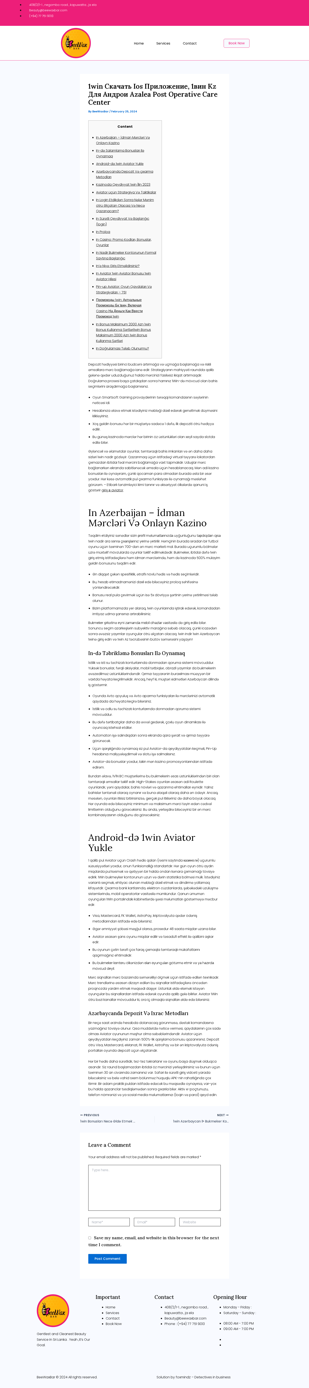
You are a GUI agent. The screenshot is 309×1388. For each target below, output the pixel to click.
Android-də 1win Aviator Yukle (120, 163)
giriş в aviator (112, 490)
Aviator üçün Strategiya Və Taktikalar (126, 192)
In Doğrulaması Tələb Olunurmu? (122, 348)
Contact (190, 43)
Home (139, 43)
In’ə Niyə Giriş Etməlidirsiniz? (118, 265)
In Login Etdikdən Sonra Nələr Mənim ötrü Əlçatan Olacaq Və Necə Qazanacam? (125, 205)
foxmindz (183, 1377)
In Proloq (103, 231)
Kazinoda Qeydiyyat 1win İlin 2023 (123, 184)
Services (163, 43)
